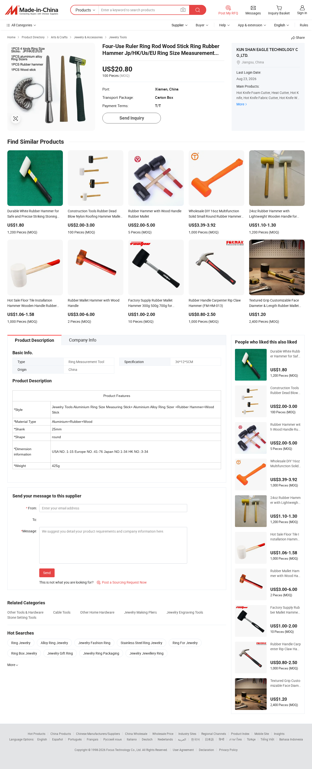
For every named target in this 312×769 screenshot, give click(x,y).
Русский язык (112, 739)
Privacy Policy (228, 750)
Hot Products (36, 734)
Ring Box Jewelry (24, 653)
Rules (304, 25)
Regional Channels (213, 734)
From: (31, 508)
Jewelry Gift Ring (60, 653)
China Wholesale (136, 734)
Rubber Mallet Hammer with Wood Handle (285, 573)
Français (92, 739)
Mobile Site (261, 734)
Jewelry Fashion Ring (94, 642)
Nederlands (165, 739)
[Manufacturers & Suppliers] (31, 10)
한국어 (195, 739)
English (42, 739)
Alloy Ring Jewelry (54, 642)
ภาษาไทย (235, 739)
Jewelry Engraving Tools (184, 612)
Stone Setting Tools (21, 617)
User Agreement (183, 750)
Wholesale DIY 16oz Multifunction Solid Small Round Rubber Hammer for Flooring (285, 463)
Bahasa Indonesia (291, 739)
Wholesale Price (162, 734)
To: (34, 519)
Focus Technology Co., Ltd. (124, 750)
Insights (279, 734)
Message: (29, 531)
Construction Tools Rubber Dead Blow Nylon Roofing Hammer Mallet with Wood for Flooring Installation (285, 390)
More (240, 104)
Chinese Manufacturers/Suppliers (98, 734)
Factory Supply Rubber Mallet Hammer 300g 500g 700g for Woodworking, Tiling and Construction (285, 610)
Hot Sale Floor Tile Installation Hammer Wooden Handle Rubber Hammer (285, 537)
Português (75, 739)
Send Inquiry (131, 118)
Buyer (200, 25)
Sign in (302, 12)
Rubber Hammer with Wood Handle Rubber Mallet (285, 427)
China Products (60, 734)
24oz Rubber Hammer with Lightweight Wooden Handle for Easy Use (285, 500)
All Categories (21, 25)
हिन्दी (221, 739)
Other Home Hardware (97, 612)
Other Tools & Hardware (25, 612)
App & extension (250, 25)
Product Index (240, 734)
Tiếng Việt (267, 739)
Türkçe (251, 739)
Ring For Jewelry (185, 642)
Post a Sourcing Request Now (122, 582)
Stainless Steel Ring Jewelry (141, 642)
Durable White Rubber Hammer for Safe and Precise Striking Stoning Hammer (285, 354)
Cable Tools (61, 612)
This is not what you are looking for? (66, 582)
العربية (182, 739)
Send (47, 572)
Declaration (206, 750)
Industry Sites (187, 734)
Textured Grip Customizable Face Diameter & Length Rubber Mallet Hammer (285, 683)
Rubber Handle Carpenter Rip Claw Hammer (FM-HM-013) (285, 646)
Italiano (132, 739)
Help (222, 25)
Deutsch (147, 739)
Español (57, 739)
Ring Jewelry (20, 642)
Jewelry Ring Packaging (101, 653)
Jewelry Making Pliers (140, 612)
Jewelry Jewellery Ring (146, 653)
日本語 (209, 739)
